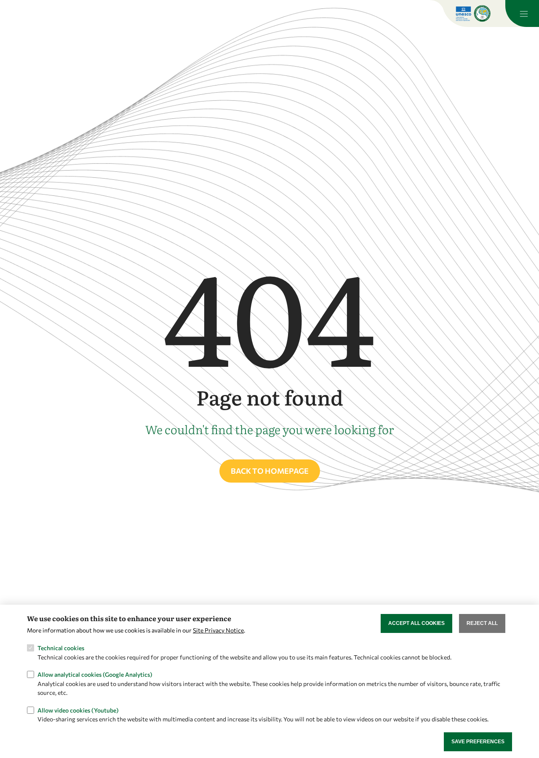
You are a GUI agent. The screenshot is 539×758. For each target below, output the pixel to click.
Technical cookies (60, 647)
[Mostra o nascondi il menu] (522, 13)
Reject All (482, 623)
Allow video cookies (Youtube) (78, 709)
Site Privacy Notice (218, 630)
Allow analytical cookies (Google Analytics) (94, 674)
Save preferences (477, 742)
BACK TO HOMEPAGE (270, 470)
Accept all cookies (416, 623)
